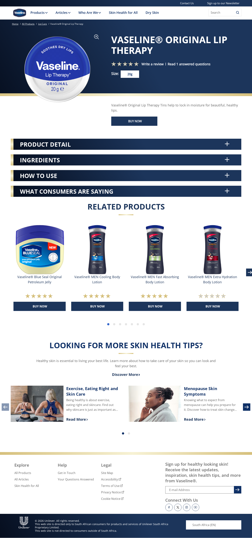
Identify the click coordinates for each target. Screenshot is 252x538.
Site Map (107, 473)
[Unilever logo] (24, 523)
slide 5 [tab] (132, 324)
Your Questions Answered (76, 479)
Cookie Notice (110, 499)
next (246, 407)
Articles (62, 12)
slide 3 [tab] (120, 324)
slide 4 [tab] (126, 324)
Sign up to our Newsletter (223, 3)
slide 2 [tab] (114, 324)
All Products (22, 473)
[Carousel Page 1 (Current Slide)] (123, 433)
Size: (115, 73)
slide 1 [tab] (108, 324)
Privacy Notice (111, 492)
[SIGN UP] (237, 489)
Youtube (195, 507)
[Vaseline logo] (19, 13)
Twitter (178, 507)
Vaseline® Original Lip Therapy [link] (66, 23)
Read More (92, 419)
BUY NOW (135, 121)
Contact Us (187, 3)
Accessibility (109, 479)
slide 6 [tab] (138, 324)
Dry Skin (152, 12)
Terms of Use (110, 486)
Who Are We (88, 12)
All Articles (21, 479)
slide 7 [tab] (144, 324)
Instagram (186, 507)
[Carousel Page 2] (129, 433)
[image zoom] (94, 38)
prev (5, 407)
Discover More (125, 374)
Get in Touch (66, 473)
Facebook (169, 507)
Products (37, 12)
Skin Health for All (123, 12)
